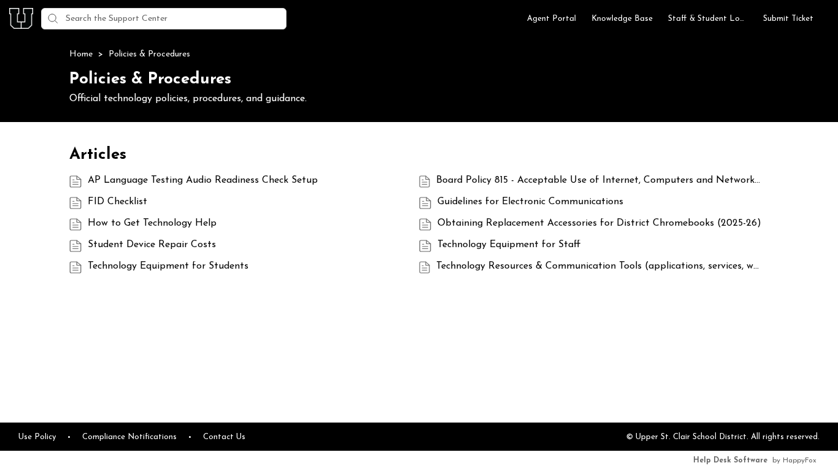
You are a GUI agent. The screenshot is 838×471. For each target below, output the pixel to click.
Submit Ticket (788, 19)
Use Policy (37, 437)
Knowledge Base (622, 19)
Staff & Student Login (708, 19)
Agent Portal (551, 19)
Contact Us (224, 437)
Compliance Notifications (129, 437)
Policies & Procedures (149, 54)
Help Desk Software (730, 460)
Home (82, 54)
